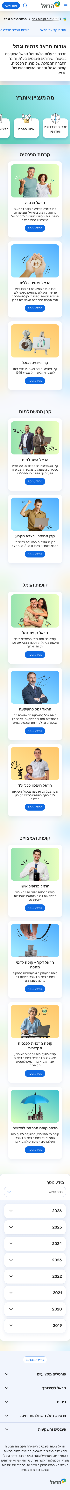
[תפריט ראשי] (65, 5)
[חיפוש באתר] (25, 5)
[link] (55, 125)
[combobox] (38, 1192)
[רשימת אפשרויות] (9, 1192)
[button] (35, 1211)
